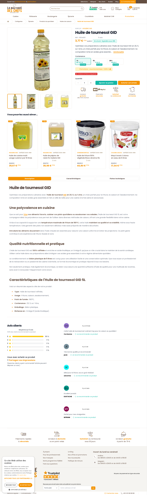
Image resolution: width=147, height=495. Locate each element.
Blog (116, 2)
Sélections (84, 2)
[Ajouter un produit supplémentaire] (91, 83)
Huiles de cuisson (65, 21)
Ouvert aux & (21, 2)
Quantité (78, 79)
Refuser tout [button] (11, 485)
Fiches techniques (117, 179)
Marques (93, 2)
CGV (34, 493)
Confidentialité (26, 493)
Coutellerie (89, 16)
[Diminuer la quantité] (78, 83)
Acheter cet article (129, 83)
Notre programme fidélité (52, 461)
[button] (9, 60)
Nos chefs (102, 2)
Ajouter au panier (106, 83)
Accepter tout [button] (25, 485)
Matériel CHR (109, 16)
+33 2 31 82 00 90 (128, 493)
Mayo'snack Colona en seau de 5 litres (119, 156)
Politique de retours (75, 461)
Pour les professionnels (51, 455)
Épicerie (71, 16)
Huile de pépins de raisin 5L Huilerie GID (51, 156)
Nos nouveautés (74, 458)
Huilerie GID (87, 28)
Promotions (129, 16)
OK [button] (93, 488)
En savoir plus (22, 475)
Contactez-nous (129, 2)
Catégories (18, 21)
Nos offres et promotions (77, 455)
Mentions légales (12, 493)
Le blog (70, 452)
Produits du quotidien (47, 21)
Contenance (80, 56)
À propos (46, 452)
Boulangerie (52, 16)
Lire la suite (118, 52)
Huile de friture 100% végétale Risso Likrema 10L (88, 156)
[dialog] (18, 475)
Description (29, 179)
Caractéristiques (73, 179)
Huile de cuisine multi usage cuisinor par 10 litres (20, 156)
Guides (110, 2)
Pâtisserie (33, 16)
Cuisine (15, 16)
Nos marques (48, 458)
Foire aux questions (50, 464)
